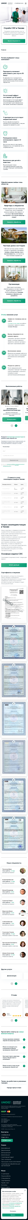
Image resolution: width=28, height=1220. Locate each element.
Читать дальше (14, 565)
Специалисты (5, 1178)
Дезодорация (5, 1152)
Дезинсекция (11, 976)
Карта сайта (5, 1187)
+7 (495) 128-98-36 (18, 3)
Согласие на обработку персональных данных (11, 1116)
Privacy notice (23, 913)
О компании (5, 1174)
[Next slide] (16, 425)
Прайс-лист (5, 1183)
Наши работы (5, 1176)
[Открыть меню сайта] (26, 3)
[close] (27, 913)
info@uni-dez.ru (5, 1137)
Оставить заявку (7, 1140)
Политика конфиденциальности (8, 1114)
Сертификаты (5, 1180)
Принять (13, 1215)
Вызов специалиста (14, 41)
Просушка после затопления (11, 1161)
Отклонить (13, 1211)
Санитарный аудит (7, 1157)
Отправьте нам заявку (14, 323)
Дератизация (5, 1150)
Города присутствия (14, 1087)
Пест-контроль (6, 1159)
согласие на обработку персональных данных (15, 464)
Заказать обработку (14, 222)
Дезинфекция (5, 1148)
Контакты (4, 1185)
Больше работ (11, 419)
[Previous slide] (12, 425)
